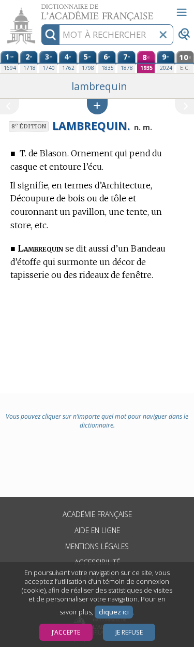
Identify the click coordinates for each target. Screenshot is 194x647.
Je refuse (129, 632)
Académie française (97, 514)
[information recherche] (50, 34)
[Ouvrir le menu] (181, 12)
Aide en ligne (97, 530)
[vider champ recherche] (163, 34)
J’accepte (66, 632)
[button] (97, 106)
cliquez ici (114, 612)
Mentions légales (97, 546)
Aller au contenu (40, 9)
